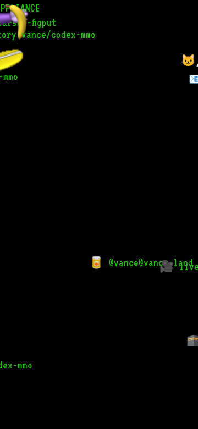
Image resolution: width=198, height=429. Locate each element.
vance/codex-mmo (56, 34)
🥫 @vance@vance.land (139, 262)
